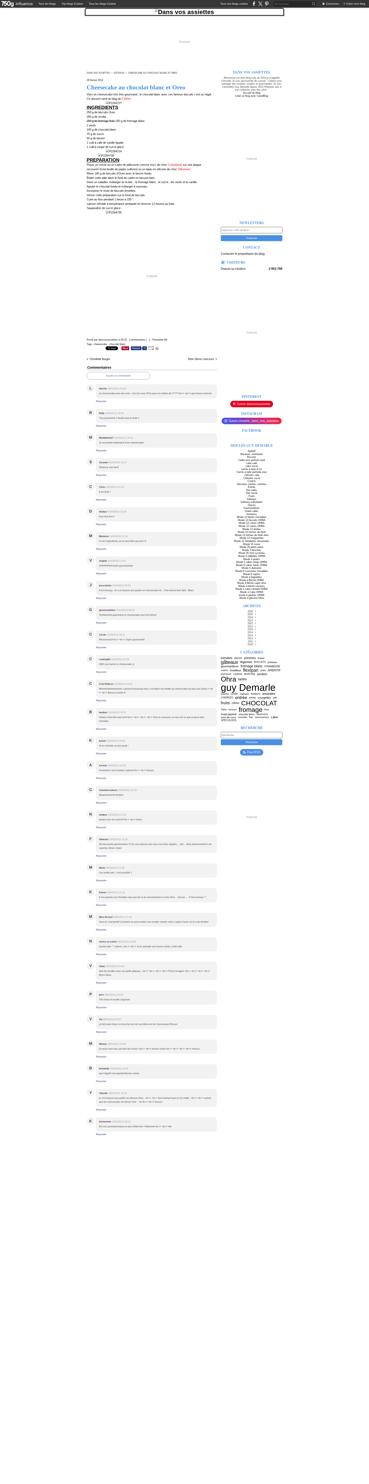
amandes (268, 694)
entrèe (241, 698)
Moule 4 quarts (251, 559)
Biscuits (251, 457)
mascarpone (229, 714)
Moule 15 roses (251, 544)
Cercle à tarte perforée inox (252, 472)
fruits (225, 703)
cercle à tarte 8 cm (251, 469)
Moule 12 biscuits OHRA (251, 520)
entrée (252, 697)
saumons (262, 714)
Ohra (228, 679)
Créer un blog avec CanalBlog (251, 95)
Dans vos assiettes (98, 72)
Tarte (223, 709)
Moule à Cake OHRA (251, 592)
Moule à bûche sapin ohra (251, 583)
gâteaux (229, 662)
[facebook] (254, 4)
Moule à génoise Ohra (251, 598)
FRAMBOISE (272, 666)
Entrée (251, 487)
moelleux (235, 670)
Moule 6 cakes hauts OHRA (251, 565)
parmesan (226, 674)
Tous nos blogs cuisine (234, 3)
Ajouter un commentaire (118, 375)
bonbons (255, 694)
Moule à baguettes (251, 577)
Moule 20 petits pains (251, 547)
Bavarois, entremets (251, 454)
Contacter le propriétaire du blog (243, 253)
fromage (251, 709)
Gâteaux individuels (252, 502)
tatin (275, 698)
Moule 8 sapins (251, 574)
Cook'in (252, 481)
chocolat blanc (247, 714)
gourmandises (230, 666)
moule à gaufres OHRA (251, 595)
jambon (262, 674)
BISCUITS (260, 662)
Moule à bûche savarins (251, 586)
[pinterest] (266, 4)
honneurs (252, 514)
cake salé (251, 463)
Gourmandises (252, 508)
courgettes (264, 697)
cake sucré (251, 466)
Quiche (225, 694)
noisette (242, 717)
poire (263, 670)
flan (251, 717)
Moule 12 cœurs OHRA (252, 523)
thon (266, 709)
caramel (237, 674)
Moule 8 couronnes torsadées (251, 571)
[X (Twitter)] (260, 4)
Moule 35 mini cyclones (252, 553)
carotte (234, 694)
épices (238, 658)
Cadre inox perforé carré (251, 460)
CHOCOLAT (259, 703)
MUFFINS (249, 674)
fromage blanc (252, 666)
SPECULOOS (228, 720)
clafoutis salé (251, 475)
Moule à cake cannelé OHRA (251, 588)
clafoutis (244, 694)
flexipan (250, 670)
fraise (261, 658)
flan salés (251, 490)
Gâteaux (119, 72)
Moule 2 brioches (251, 550)
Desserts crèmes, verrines (251, 484)
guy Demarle (248, 687)
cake (274, 717)
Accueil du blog (251, 92)
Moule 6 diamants (252, 568)
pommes (250, 658)
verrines (232, 709)
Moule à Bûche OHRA (251, 580)
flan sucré (251, 493)
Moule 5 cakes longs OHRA (251, 562)
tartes (242, 679)
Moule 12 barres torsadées (251, 517)
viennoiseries (262, 717)
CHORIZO (227, 697)
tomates (226, 658)
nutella (224, 670)
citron (235, 703)
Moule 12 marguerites (252, 538)
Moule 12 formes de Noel (252, 532)
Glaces (252, 505)
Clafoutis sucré (251, 478)
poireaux (272, 662)
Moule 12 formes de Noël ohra (251, 535)
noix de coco (228, 717)
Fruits (251, 496)
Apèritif (252, 451)
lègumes (246, 662)
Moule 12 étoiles (252, 529)
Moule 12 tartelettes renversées (251, 541)
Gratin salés (251, 511)
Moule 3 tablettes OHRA (251, 556)
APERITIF (274, 670)
